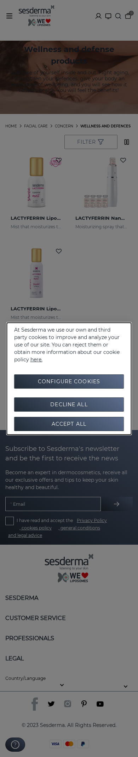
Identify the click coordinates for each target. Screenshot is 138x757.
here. (36, 359)
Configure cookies (69, 381)
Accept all (69, 424)
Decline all (68, 404)
